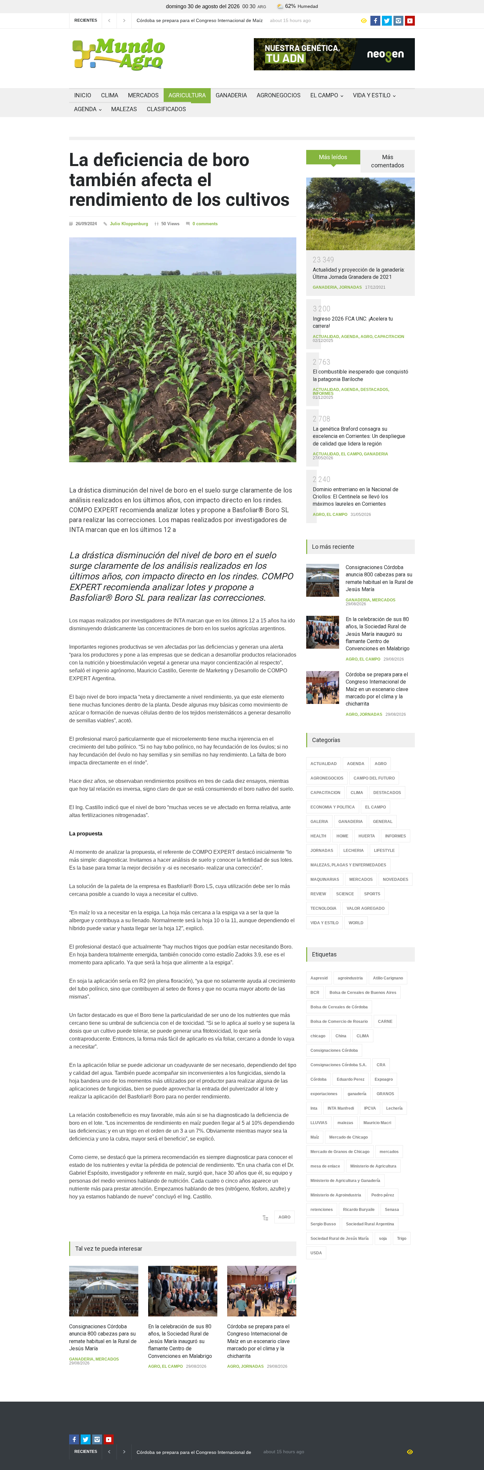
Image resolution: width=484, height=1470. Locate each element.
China (341, 1036)
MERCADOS (143, 95)
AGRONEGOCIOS (279, 95)
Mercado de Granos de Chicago (339, 1151)
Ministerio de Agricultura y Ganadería (345, 1180)
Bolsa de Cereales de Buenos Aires (363, 992)
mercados (389, 1151)
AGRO (284, 1217)
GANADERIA (231, 95)
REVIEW (318, 894)
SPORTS (372, 894)
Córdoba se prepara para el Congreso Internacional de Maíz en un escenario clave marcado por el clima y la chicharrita (258, 1341)
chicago (317, 1036)
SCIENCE (345, 894)
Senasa (392, 1209)
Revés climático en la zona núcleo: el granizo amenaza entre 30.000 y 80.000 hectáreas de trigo (200, 20)
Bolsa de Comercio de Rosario (339, 1021)
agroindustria (350, 978)
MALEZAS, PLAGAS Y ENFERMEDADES (348, 865)
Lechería (394, 1108)
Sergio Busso (323, 1224)
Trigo (401, 1238)
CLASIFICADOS (166, 109)
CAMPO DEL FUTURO (374, 778)
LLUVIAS (318, 1123)
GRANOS (385, 1094)
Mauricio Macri (377, 1123)
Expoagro (384, 1079)
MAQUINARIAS (324, 879)
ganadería (357, 1094)
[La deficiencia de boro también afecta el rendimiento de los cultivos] (182, 349)
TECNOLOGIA (323, 908)
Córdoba (318, 1079)
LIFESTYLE (384, 850)
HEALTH (318, 836)
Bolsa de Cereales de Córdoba (339, 1007)
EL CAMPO (324, 95)
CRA (381, 1065)
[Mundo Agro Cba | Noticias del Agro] (118, 65)
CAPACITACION (389, 336)
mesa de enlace (325, 1166)
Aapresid (319, 978)
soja (383, 1238)
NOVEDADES (395, 879)
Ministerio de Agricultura (373, 1166)
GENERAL (382, 821)
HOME (342, 836)
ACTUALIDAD (326, 336)
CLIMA (109, 95)
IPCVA (370, 1108)
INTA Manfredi (341, 1108)
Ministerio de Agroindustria (335, 1195)
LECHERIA (353, 850)
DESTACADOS (374, 389)
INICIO (82, 95)
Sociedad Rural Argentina (370, 1224)
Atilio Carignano (388, 978)
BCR (314, 992)
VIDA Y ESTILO (371, 95)
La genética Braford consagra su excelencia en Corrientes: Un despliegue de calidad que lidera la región (359, 436)
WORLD (356, 923)
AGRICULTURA (187, 95)
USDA (316, 1253)
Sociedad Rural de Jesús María (339, 1238)
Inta (313, 1108)
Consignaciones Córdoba (334, 1050)
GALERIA (319, 821)
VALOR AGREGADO (366, 908)
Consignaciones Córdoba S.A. (338, 1065)
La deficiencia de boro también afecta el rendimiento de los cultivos (179, 179)
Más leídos (333, 157)
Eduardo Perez (350, 1079)
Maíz (314, 1137)
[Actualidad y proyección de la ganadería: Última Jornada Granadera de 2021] (360, 214)
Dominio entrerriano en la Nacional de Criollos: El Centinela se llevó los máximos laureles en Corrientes (355, 496)
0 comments (205, 223)
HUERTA (367, 836)
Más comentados (387, 161)
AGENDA (85, 109)
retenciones (321, 1209)
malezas (345, 1123)
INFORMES (323, 393)
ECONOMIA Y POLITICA (332, 807)
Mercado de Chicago (348, 1137)
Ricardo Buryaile (359, 1209)
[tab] (333, 159)
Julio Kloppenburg (129, 223)
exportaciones (323, 1094)
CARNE (385, 1021)
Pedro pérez (382, 1195)
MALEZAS (124, 109)
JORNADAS (252, 1366)
